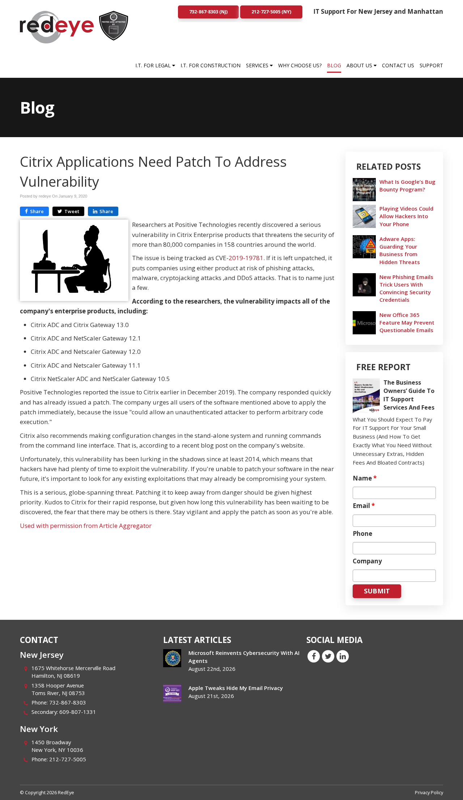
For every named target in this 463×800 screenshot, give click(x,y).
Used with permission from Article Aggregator (86, 525)
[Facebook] (313, 656)
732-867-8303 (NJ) (208, 11)
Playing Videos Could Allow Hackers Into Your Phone (406, 216)
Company (367, 561)
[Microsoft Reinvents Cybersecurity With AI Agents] (172, 658)
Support (431, 65)
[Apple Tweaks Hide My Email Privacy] (172, 693)
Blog (334, 65)
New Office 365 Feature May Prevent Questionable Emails (406, 322)
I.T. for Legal (153, 65)
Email (364, 506)
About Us (360, 65)
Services (258, 65)
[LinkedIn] (342, 656)
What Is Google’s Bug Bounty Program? (407, 185)
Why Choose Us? (300, 65)
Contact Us (398, 65)
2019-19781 (246, 258)
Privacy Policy (429, 792)
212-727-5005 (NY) (271, 11)
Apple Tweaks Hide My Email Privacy (235, 687)
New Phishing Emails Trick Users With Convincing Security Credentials (406, 288)
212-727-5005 (67, 759)
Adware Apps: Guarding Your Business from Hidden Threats (399, 250)
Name (365, 478)
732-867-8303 (67, 702)
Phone (362, 534)
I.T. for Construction (210, 65)
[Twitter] (328, 656)
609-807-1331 (77, 711)
